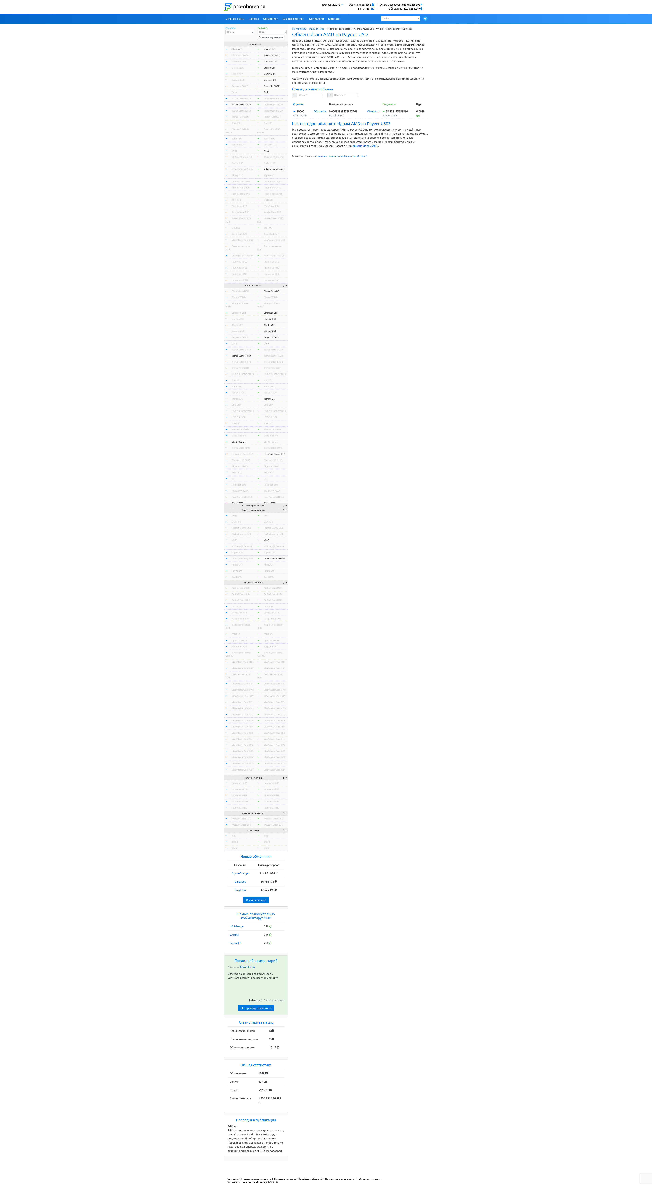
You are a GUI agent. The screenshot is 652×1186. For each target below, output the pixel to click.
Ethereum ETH (239, 61)
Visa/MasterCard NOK (243, 757)
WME (234, 515)
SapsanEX (235, 942)
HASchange (237, 926)
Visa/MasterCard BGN (242, 763)
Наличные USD (239, 262)
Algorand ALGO (240, 466)
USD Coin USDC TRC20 (243, 411)
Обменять (320, 111)
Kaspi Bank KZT (239, 234)
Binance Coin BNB (240, 429)
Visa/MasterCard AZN (242, 769)
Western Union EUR (241, 824)
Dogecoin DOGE (240, 86)
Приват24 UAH (239, 640)
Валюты (254, 18)
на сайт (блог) (360, 156)
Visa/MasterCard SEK (242, 733)
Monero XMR (238, 80)
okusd (235, 842)
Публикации (316, 18)
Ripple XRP (237, 74)
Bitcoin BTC (237, 49)
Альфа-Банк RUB (240, 212)
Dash (234, 92)
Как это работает (293, 18)
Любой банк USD (241, 181)
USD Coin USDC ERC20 (243, 374)
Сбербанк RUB (239, 206)
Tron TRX (236, 123)
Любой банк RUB (241, 187)
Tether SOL (237, 398)
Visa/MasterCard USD (242, 240)
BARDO (234, 934)
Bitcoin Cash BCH (240, 55)
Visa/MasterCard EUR (242, 662)
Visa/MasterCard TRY (242, 726)
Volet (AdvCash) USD (242, 169)
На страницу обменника (256, 1008)
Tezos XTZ (237, 472)
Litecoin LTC (238, 68)
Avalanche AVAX (240, 491)
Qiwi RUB (236, 522)
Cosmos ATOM (239, 442)
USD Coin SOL (239, 417)
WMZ (234, 151)
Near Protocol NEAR (242, 497)
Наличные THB (239, 808)
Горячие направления (271, 37)
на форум (346, 156)
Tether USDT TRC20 (241, 104)
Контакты (334, 18)
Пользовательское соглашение (256, 1179)
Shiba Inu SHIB (239, 435)
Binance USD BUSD (241, 460)
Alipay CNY (237, 175)
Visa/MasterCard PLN (242, 739)
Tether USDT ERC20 (241, 98)
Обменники (270, 18)
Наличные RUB (239, 268)
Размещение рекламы (285, 1179)
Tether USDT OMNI (241, 448)
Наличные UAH (240, 280)
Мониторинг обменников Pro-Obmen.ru (246, 1182)
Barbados (240, 881)
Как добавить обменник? (310, 1179)
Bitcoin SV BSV (239, 297)
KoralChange (248, 966)
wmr (234, 836)
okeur (235, 848)
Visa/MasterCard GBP (242, 683)
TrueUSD (236, 423)
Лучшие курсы (235, 18)
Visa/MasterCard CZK (242, 745)
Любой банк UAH (241, 194)
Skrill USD (237, 577)
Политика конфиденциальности (340, 1179)
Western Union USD (241, 818)
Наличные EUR (239, 274)
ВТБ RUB (236, 228)
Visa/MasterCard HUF (242, 720)
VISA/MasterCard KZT (242, 696)
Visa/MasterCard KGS (242, 751)
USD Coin (236, 405)
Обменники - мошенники (371, 1179)
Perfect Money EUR (241, 534)
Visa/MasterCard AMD (243, 708)
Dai (233, 478)
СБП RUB (236, 200)
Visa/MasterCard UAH (243, 255)
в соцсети (334, 156)
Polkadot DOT (239, 485)
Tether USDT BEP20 (241, 110)
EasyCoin (240, 889)
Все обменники (256, 899)
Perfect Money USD (241, 528)
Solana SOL (237, 138)
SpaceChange (240, 873)
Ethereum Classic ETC (242, 454)
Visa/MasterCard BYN (242, 702)
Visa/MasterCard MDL (243, 714)
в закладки (321, 156)
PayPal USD (237, 163)
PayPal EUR (237, 571)
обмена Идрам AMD (365, 145)
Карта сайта (232, 1179)
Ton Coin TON (238, 144)
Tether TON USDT (240, 117)
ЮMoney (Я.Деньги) (242, 157)
